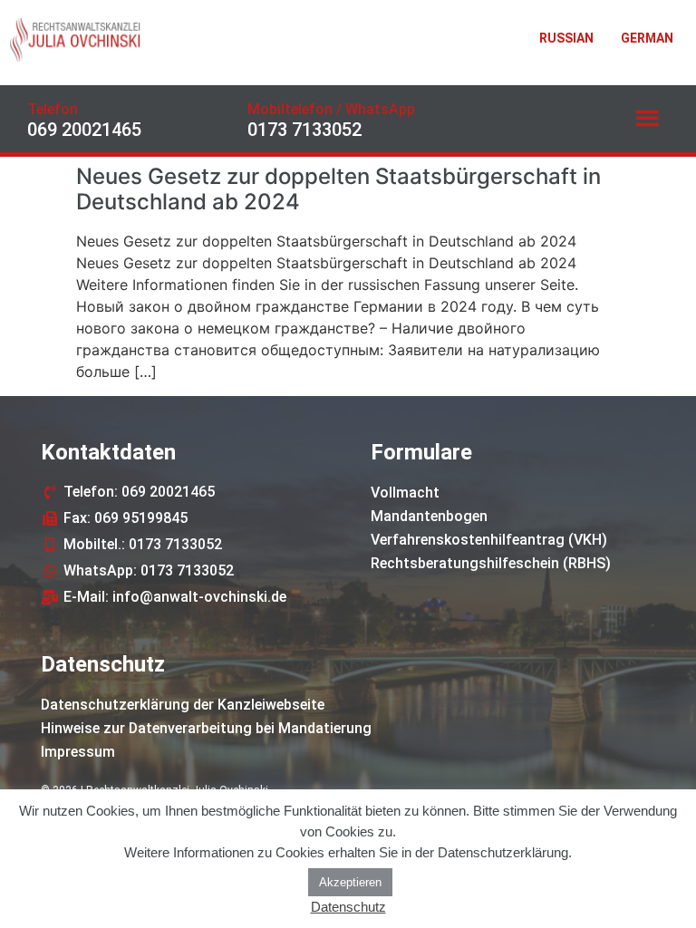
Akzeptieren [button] (350, 882)
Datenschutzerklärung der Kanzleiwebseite (182, 704)
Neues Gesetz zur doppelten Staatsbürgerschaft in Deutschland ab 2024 (338, 189)
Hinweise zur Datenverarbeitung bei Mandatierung (206, 728)
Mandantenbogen (429, 516)
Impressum (78, 751)
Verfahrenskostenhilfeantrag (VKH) (489, 539)
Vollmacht (405, 492)
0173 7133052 (304, 129)
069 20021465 (84, 129)
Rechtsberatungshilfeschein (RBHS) (491, 563)
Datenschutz (348, 906)
